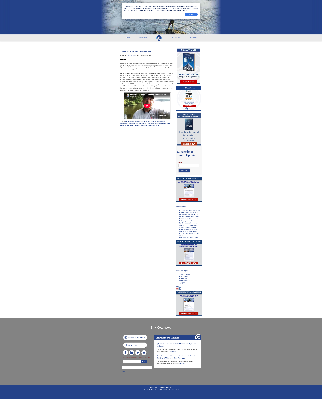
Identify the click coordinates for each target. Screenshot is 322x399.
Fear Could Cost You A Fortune (188, 212)
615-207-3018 (132, 345)
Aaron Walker (131, 55)
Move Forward (166, 123)
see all (178, 286)
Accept (191, 14)
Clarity (150, 125)
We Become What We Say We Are (189, 210)
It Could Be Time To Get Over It (188, 238)
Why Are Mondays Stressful (187, 227)
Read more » (174, 351)
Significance (124, 123)
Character (138, 121)
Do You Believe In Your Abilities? (189, 215)
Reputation (155, 125)
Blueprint (123, 125)
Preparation (130, 125)
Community (145, 121)
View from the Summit (167, 337)
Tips (136, 123)
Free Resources (175, 38)
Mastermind (193, 38)
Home (128, 38)
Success (162, 121)
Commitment (143, 123)
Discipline (144, 125)
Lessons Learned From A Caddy (188, 217)
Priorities (132, 123)
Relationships (154, 121)
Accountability (130, 121)
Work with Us (143, 38)
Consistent (158, 123)
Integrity (137, 125)
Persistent (151, 123)
